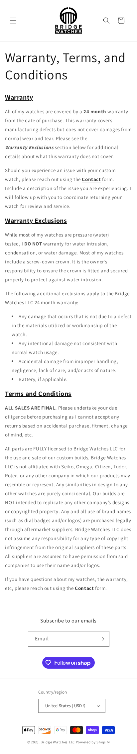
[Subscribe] (101, 639)
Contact (91, 179)
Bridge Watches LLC (58, 742)
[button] (13, 20)
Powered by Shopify (93, 742)
